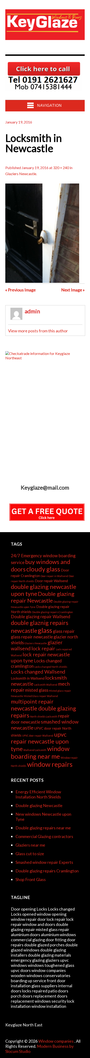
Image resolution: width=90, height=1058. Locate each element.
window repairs (49, 764)
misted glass (36, 690)
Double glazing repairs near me (43, 827)
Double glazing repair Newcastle (42, 597)
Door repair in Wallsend (54, 575)
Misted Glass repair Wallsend (41, 696)
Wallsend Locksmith (34, 749)
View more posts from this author (38, 330)
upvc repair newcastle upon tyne (40, 741)
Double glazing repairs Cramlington (52, 612)
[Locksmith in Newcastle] (42, 281)
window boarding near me (40, 752)
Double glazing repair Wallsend (40, 616)
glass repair (64, 631)
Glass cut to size (29, 853)
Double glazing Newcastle (39, 805)
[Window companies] (44, 36)
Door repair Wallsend (51, 581)
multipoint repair (32, 701)
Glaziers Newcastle (20, 173)
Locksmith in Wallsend (28, 678)
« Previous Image (20, 289)
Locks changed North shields (50, 666)
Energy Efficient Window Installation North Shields (38, 794)
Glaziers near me (30, 845)
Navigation (49, 105)
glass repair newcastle (32, 636)
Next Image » (73, 289)
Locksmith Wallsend (45, 684)
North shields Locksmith (43, 716)
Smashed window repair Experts (44, 862)
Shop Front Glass (30, 879)
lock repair (43, 648)
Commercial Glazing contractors (44, 836)
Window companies (56, 1041)
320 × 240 (61, 167)
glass (45, 630)
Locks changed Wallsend (38, 672)
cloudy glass (43, 569)
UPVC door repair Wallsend (37, 735)
